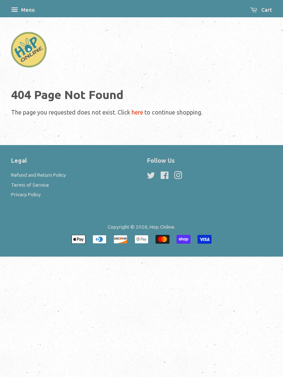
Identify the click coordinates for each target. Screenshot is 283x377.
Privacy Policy (26, 194)
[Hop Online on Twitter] (151, 177)
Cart (266, 10)
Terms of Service (30, 185)
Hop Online (162, 227)
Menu (27, 10)
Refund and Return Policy (38, 175)
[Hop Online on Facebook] (164, 177)
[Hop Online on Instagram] (178, 177)
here (137, 112)
